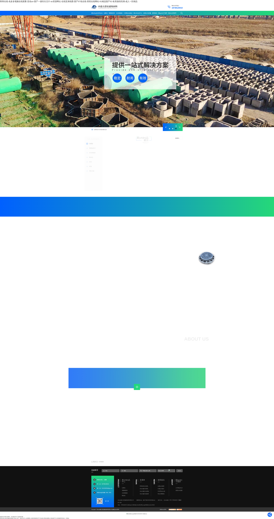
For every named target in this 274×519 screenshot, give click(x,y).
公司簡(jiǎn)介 (179, 487)
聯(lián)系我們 (172, 13)
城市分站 (160, 500)
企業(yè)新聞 (161, 486)
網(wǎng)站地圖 (101, 492)
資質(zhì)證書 (147, 13)
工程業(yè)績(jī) (128, 13)
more (192, 319)
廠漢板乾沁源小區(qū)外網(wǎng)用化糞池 (116, 290)
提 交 (179, 470)
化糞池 (106, 13)
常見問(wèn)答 (161, 491)
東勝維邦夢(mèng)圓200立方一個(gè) (208, 319)
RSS (110, 492)
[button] (165, 127)
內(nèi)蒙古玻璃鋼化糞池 (145, 488)
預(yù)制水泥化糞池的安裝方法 (94, 418)
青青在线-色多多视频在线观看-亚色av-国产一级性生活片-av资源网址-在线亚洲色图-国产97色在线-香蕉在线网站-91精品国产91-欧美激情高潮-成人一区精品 (68, 1)
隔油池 (123, 495)
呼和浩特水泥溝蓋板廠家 (145, 486)
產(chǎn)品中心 (138, 13)
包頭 (120, 502)
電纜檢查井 (112, 13)
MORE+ (177, 138)
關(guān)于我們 (162, 13)
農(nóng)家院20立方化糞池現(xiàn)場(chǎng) (183, 319)
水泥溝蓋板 (119, 13)
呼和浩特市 (175, 500)
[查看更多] (137, 387)
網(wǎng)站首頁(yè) (97, 13)
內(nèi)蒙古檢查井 (144, 493)
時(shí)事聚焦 (161, 493)
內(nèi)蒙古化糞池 (144, 491)
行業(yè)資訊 (161, 488)
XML (107, 492)
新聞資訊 (154, 13)
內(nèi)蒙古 (166, 500)
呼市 (171, 500)
